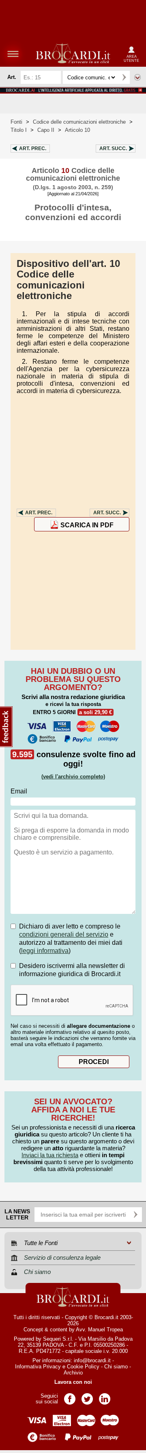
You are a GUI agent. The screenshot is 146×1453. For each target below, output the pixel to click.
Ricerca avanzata (137, 77)
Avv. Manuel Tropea (99, 1329)
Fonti (16, 122)
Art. (32, 148)
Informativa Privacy (38, 1366)
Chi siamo (116, 1366)
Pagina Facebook (69, 1396)
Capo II (45, 130)
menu (13, 54)
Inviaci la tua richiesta (49, 1154)
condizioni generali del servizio (63, 934)
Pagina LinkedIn (104, 1396)
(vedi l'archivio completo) (73, 776)
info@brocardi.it (92, 1360)
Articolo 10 (77, 130)
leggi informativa (45, 950)
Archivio (73, 1373)
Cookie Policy (83, 1366)
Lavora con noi (73, 1382)
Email (19, 791)
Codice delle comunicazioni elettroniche (79, 122)
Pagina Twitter (87, 1396)
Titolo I (19, 130)
